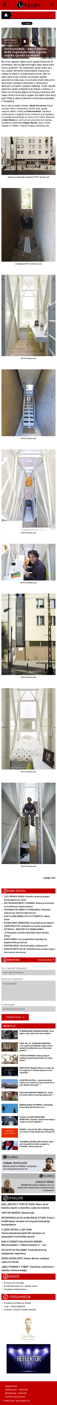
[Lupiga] (28, 4)
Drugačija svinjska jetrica (15, 1289)
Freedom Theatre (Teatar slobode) (20, 1309)
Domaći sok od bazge (14, 1283)
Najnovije (9, 1026)
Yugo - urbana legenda (14, 1306)
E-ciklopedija (16, 1297)
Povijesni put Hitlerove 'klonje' (17, 1303)
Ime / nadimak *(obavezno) (14, 968)
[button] (4, 4)
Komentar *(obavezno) (12, 979)
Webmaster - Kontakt (16, 1389)
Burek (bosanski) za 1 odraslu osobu (20, 1286)
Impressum (11, 1386)
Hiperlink (13, 1198)
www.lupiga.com (23, 1400)
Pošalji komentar (14, 1017)
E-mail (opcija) (8, 1004)
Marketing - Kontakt (16, 1393)
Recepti (11, 1276)
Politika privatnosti (15, 1396)
